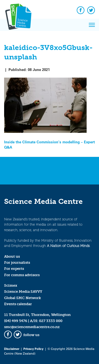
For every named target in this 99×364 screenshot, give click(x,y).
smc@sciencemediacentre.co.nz (32, 327)
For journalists (17, 262)
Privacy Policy (33, 349)
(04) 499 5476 (15, 321)
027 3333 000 (50, 321)
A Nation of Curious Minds (68, 246)
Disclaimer (11, 349)
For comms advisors (22, 275)
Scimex (10, 285)
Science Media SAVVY (23, 291)
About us (12, 256)
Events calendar (18, 304)
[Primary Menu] (92, 25)
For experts (14, 269)
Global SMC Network (22, 298)
